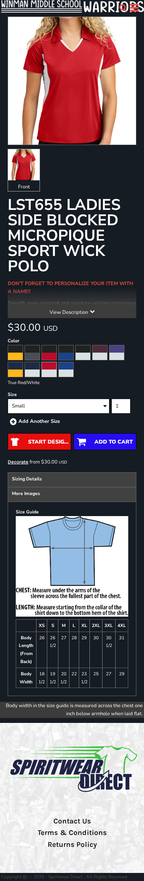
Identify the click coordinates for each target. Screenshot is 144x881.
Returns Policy (72, 844)
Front (24, 186)
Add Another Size (39, 421)
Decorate (18, 462)
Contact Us (72, 821)
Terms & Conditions (72, 832)
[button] (123, 8)
